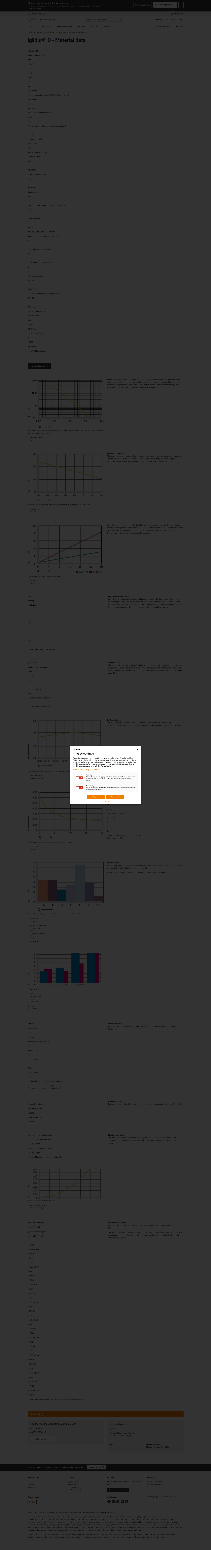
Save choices (105, 801)
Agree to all (115, 797)
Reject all (96, 797)
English (76, 749)
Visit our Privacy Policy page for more (86, 770)
